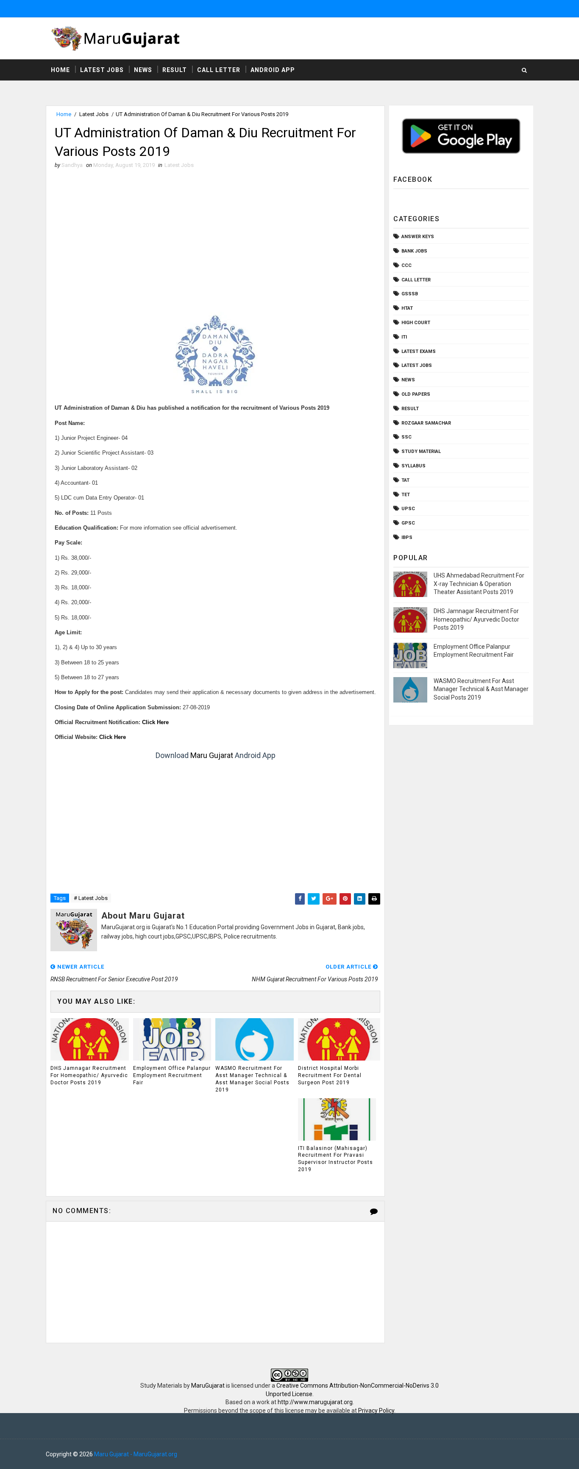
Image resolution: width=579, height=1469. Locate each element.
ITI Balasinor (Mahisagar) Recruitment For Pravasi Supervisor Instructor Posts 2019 (335, 1158)
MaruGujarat (208, 1385)
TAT (405, 480)
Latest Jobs (102, 70)
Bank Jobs (414, 251)
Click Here (155, 722)
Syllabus (413, 466)
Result (174, 70)
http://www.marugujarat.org (315, 1402)
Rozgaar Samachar (426, 423)
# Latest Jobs (91, 898)
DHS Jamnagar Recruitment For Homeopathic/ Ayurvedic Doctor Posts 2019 (89, 1075)
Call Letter (218, 70)
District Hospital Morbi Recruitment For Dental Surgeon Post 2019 (330, 1075)
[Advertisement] (215, 237)
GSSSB (409, 294)
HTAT (407, 308)
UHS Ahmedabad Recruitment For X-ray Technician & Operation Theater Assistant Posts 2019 (479, 583)
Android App (273, 70)
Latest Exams (418, 351)
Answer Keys (417, 236)
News (143, 70)
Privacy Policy (376, 1410)
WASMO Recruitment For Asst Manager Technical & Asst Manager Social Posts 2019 (252, 1078)
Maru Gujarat (211, 755)
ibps (406, 537)
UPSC (408, 508)
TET (405, 494)
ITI (404, 337)
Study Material (421, 451)
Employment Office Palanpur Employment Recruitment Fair (172, 1075)
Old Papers (415, 394)
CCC (406, 265)
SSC (406, 437)
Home (60, 70)
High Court (415, 322)
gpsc (408, 523)
